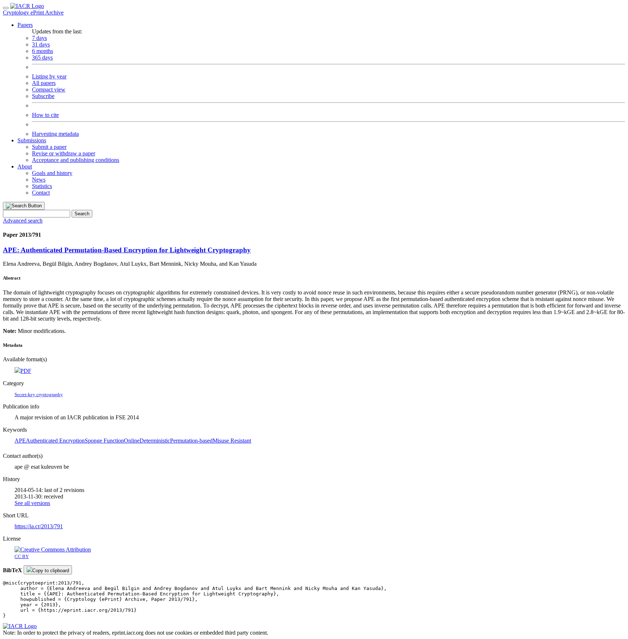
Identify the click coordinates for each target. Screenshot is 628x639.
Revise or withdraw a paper (63, 153)
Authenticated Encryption (55, 440)
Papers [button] (25, 25)
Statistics (42, 186)
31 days (41, 44)
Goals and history (52, 173)
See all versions (32, 503)
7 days (39, 38)
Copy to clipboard (50, 570)
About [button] (24, 166)
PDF (25, 371)
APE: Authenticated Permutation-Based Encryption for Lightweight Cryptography (127, 250)
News (38, 179)
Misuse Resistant (232, 440)
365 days (42, 57)
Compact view (48, 89)
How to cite (45, 115)
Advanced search (23, 220)
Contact (41, 193)
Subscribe (43, 96)
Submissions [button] (31, 140)
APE (20, 440)
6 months (42, 51)
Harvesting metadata (55, 134)
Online (132, 440)
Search (82, 213)
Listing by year (49, 76)
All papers (44, 83)
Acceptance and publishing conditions (75, 160)
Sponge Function (104, 440)
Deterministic (155, 440)
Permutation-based (191, 440)
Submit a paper (49, 147)
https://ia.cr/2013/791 (39, 526)
